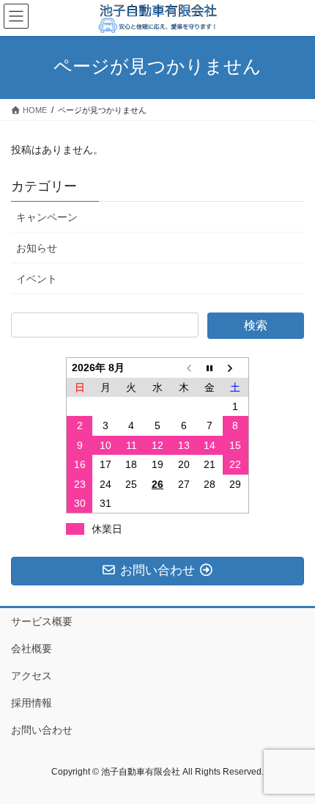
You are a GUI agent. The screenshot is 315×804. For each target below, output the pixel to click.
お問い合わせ (42, 730)
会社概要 (31, 648)
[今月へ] (209, 368)
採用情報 (31, 703)
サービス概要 (42, 621)
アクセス (31, 675)
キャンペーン (47, 217)
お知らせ (36, 248)
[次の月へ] (236, 368)
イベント (36, 279)
